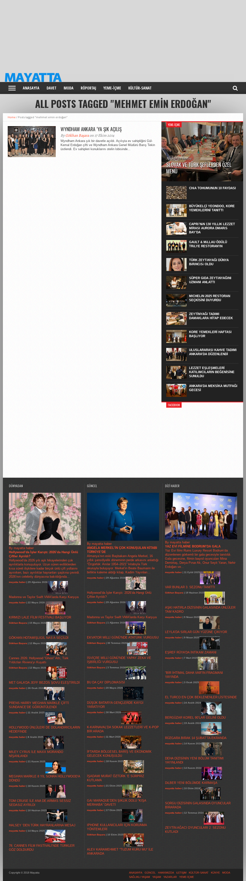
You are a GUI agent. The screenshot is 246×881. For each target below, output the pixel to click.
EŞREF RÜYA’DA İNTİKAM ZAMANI (190, 652)
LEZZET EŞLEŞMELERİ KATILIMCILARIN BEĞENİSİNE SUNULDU (211, 372)
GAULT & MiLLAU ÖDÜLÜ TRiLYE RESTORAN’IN (208, 244)
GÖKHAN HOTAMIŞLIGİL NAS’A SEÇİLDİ (38, 638)
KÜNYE (215, 872)
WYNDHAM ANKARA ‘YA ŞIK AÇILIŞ (91, 129)
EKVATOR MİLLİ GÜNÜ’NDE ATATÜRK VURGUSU (123, 637)
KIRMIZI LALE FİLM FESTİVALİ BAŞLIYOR (40, 617)
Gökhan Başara (77, 135)
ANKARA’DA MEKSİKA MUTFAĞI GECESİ (213, 388)
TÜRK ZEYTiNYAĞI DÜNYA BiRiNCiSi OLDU (209, 262)
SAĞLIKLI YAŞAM (139, 876)
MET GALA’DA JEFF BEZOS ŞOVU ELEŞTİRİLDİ (44, 682)
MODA (69, 88)
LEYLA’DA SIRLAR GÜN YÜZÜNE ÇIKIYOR (196, 632)
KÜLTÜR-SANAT (140, 88)
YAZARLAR (170, 876)
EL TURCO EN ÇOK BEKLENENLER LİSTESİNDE (201, 697)
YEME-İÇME (112, 88)
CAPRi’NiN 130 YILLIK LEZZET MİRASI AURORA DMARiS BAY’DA (212, 228)
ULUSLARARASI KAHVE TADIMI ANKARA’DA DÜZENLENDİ (213, 352)
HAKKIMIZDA (166, 872)
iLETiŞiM (181, 872)
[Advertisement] (123, 33)
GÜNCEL (150, 872)
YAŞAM (156, 876)
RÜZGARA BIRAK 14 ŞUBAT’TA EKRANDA (196, 738)
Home (12, 117)
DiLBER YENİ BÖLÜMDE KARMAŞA (191, 783)
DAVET (51, 88)
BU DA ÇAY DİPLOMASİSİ (106, 682)
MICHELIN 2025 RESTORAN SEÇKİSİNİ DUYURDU (209, 298)
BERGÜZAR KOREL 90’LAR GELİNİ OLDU (195, 717)
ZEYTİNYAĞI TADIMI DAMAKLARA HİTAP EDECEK (211, 316)
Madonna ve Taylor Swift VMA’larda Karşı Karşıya (44, 597)
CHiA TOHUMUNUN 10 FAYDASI (212, 188)
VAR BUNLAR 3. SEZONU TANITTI (190, 587)
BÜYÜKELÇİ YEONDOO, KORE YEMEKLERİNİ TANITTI (212, 208)
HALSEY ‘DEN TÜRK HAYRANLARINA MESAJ (42, 825)
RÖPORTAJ (88, 88)
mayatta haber (17, 582)
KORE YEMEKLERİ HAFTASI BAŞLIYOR (210, 334)
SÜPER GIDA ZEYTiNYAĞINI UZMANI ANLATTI (210, 280)
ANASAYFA (31, 88)
